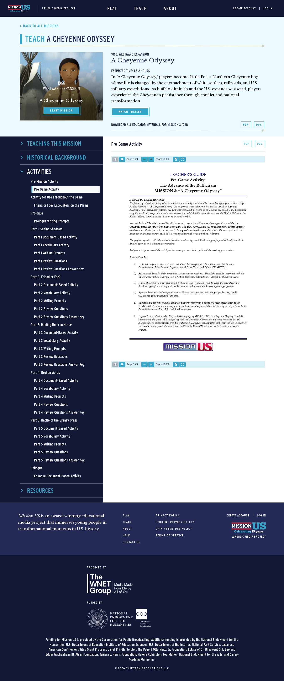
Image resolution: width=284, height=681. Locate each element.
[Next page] (122, 159)
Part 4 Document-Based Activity (56, 380)
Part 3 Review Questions (51, 356)
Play (112, 8)
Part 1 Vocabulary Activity (51, 245)
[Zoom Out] (144, 159)
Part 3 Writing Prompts (50, 348)
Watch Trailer (130, 111)
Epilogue (36, 468)
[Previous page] (115, 159)
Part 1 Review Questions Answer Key (59, 269)
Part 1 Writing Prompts (49, 253)
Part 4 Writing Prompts (50, 396)
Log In (267, 8)
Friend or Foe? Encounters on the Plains (61, 205)
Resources (40, 490)
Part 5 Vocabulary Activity (52, 436)
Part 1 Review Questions (50, 261)
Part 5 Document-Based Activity (56, 428)
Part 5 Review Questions (51, 452)
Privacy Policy (168, 515)
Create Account (244, 8)
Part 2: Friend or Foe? (46, 277)
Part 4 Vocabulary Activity (52, 388)
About (170, 8)
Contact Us (132, 542)
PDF (246, 124)
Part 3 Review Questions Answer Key (59, 364)
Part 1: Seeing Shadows (46, 229)
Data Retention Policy (174, 529)
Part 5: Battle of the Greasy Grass (54, 420)
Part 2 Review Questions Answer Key (59, 317)
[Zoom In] (151, 159)
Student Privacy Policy (175, 522)
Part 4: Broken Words (45, 372)
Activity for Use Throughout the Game (57, 197)
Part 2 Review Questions (51, 308)
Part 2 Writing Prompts (50, 301)
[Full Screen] (182, 159)
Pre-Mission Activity (44, 181)
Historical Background (56, 157)
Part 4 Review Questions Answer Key (59, 412)
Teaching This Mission (54, 143)
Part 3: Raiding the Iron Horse (51, 325)
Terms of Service (170, 535)
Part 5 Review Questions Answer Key (59, 460)
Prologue (37, 213)
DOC (259, 124)
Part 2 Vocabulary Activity (52, 293)
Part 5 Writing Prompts (50, 444)
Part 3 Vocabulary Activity (52, 340)
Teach (140, 8)
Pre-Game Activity (46, 189)
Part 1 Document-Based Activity (55, 237)
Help (126, 535)
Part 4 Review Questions (51, 404)
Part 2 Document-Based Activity (56, 285)
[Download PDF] (176, 159)
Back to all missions (41, 26)
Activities (39, 171)
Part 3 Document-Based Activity (56, 332)
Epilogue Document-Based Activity (57, 476)
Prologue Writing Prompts (51, 221)
